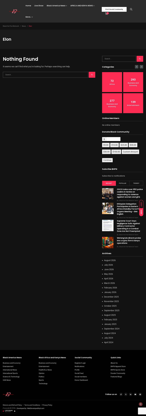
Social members (81, 377)
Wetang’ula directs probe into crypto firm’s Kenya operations (129, 240)
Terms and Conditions (32, 405)
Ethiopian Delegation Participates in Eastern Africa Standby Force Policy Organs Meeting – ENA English (130, 209)
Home (28, 5)
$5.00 (105, 145)
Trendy (136, 183)
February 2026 (110, 287)
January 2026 (110, 292)
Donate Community (118, 373)
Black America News (56, 5)
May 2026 (108, 274)
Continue (107, 160)
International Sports (10, 373)
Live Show (38, 5)
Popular (122, 183)
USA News (7, 380)
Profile (77, 370)
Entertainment (8, 366)
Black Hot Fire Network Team (128, 200)
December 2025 (111, 297)
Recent (109, 183)
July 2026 (108, 265)
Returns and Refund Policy (12, 405)
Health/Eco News (45, 370)
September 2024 (111, 328)
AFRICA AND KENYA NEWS (81, 5)
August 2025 (110, 315)
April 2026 (108, 278)
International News (10, 370)
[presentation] (136, 66)
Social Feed (79, 373)
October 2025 (110, 306)
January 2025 (110, 324)
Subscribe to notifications (113, 176)
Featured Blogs (116, 377)
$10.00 (114, 145)
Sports (41, 380)
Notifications (79, 366)
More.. (28, 17)
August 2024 (110, 333)
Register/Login (80, 363)
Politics (41, 377)
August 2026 (110, 260)
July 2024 (108, 338)
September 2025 (111, 310)
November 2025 (111, 301)
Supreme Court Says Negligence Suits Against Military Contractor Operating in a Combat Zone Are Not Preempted (128, 226)
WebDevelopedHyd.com (35, 408)
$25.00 (124, 145)
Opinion (41, 373)
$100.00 (116, 152)
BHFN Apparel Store (118, 366)
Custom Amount (130, 152)
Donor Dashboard (81, 380)
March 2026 (109, 283)
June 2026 (109, 269)
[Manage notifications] (140, 404)
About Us (114, 363)
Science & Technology (11, 377)
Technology (43, 384)
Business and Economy (11, 363)
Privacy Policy (47, 405)
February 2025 (110, 319)
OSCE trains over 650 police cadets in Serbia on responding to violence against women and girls (130, 193)
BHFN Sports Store (118, 370)
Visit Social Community (114, 9)
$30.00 (133, 145)
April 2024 (108, 342)
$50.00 (106, 152)
